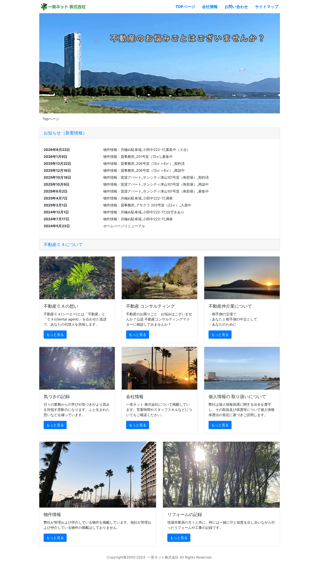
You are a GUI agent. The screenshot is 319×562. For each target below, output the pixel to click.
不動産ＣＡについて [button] (63, 244)
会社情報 (210, 6)
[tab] (159, 133)
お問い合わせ (236, 6)
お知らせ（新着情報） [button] (65, 133)
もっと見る (55, 334)
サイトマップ (266, 6)
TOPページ (187, 6)
